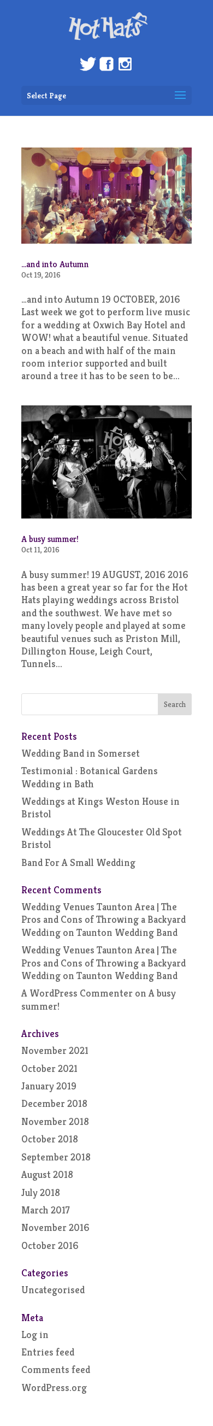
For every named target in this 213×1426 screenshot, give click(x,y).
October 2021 (49, 1068)
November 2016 (55, 1227)
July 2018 (40, 1192)
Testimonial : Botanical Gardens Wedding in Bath (89, 776)
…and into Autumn (55, 264)
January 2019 (48, 1086)
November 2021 (54, 1050)
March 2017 (45, 1210)
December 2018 (54, 1103)
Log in (35, 1334)
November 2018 (55, 1121)
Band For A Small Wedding (78, 862)
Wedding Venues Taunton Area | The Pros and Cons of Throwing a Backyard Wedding (103, 919)
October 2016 (50, 1245)
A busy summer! (50, 539)
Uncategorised (53, 1289)
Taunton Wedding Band (126, 932)
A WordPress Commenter (77, 993)
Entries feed (47, 1352)
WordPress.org (54, 1387)
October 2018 (49, 1139)
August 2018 (47, 1174)
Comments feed (55, 1369)
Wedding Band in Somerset (80, 753)
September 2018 (56, 1157)
